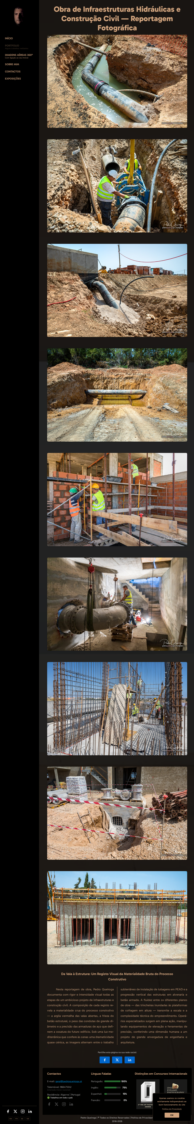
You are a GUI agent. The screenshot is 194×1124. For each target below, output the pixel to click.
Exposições (13, 78)
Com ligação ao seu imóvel (16, 58)
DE (28, 1119)
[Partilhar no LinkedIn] (130, 1060)
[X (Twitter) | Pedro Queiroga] (15, 1112)
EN (11, 1119)
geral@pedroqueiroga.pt (68, 1081)
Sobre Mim (12, 64)
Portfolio (12, 45)
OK (172, 1115)
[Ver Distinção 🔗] (147, 1108)
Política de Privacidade (142, 1117)
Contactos (12, 71)
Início (9, 38)
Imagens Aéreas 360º (19, 55)
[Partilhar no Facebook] (105, 1060)
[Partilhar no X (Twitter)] (117, 1060)
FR (16, 1119)
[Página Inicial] (19, 16)
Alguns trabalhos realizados (16, 48)
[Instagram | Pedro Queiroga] (23, 1112)
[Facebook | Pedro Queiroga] (8, 1112)
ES (22, 1119)
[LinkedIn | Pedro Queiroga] (30, 1112)
